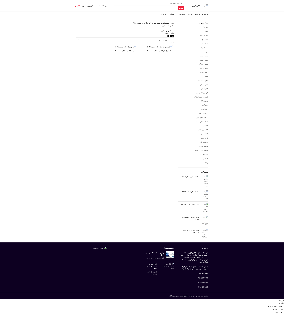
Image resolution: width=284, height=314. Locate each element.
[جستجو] (97, 6)
